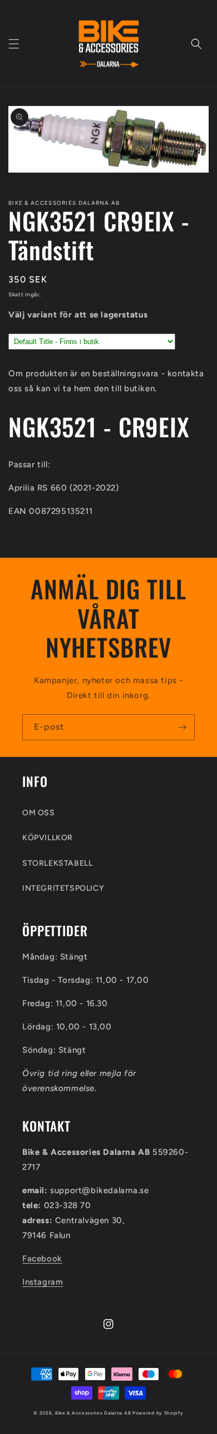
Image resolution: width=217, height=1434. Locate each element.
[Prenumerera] (182, 727)
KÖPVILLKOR (47, 837)
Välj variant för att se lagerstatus (78, 315)
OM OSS (38, 812)
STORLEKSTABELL (57, 863)
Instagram (42, 1282)
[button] (14, 44)
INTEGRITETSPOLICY (63, 888)
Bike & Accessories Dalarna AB (93, 1413)
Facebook (42, 1259)
